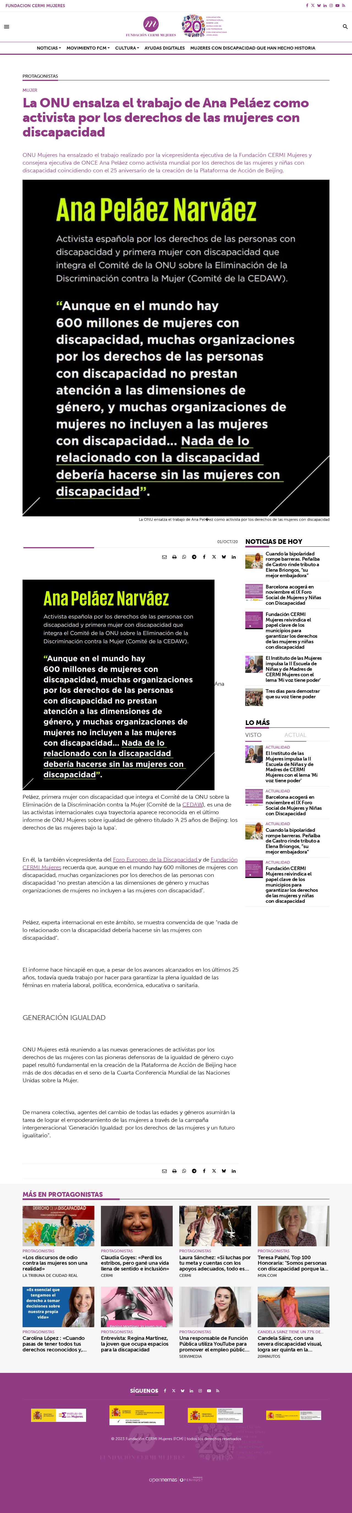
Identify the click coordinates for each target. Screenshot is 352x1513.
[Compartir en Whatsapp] (184, 557)
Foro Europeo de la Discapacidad (156, 859)
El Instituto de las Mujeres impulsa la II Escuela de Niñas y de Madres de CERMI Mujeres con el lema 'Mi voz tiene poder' (294, 669)
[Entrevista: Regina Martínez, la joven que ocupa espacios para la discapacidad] (137, 1307)
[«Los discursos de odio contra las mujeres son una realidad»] (58, 1226)
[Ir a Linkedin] (325, 5)
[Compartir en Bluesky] (224, 557)
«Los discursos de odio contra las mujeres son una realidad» (55, 1263)
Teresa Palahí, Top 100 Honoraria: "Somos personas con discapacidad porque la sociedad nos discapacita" (292, 1266)
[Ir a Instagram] (331, 5)
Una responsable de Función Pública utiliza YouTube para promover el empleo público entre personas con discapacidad (213, 1349)
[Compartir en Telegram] (194, 557)
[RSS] (343, 5)
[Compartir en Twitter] (214, 557)
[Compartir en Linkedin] (234, 557)
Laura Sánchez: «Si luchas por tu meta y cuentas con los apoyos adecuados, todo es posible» (215, 1266)
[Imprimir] (174, 557)
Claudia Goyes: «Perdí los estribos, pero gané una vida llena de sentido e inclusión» (135, 1263)
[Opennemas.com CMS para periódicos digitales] (176, 1479)
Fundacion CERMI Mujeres (35, 5)
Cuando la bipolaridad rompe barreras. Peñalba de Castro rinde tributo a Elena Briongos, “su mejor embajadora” (293, 564)
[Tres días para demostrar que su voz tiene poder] (254, 697)
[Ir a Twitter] (313, 5)
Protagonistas (40, 76)
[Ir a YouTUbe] (337, 5)
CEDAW (192, 804)
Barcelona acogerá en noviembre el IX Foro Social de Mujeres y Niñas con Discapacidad (293, 594)
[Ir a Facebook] (307, 5)
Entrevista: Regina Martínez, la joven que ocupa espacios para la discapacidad (135, 1343)
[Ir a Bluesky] (319, 5)
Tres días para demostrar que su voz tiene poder (293, 694)
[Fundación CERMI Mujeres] (176, 26)
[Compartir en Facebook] (204, 557)
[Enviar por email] (164, 557)
